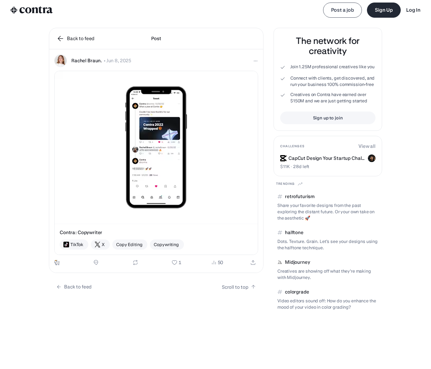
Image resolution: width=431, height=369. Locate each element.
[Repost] (135, 262)
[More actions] (255, 61)
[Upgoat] (56, 262)
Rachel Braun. (86, 60)
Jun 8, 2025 (118, 60)
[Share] (253, 262)
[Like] (176, 262)
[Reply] (95, 262)
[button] (156, 161)
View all (366, 146)
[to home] (31, 10)
